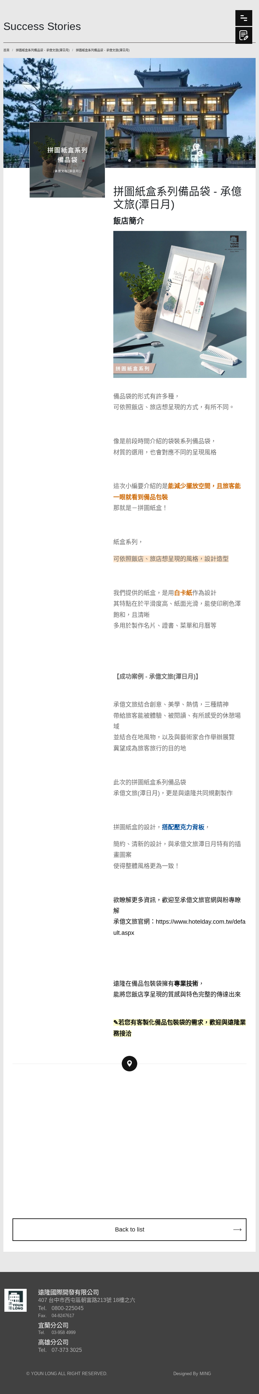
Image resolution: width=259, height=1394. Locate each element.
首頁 (6, 50)
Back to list (129, 1229)
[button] (129, 160)
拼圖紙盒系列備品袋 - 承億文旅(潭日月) (42, 50)
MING (205, 1373)
